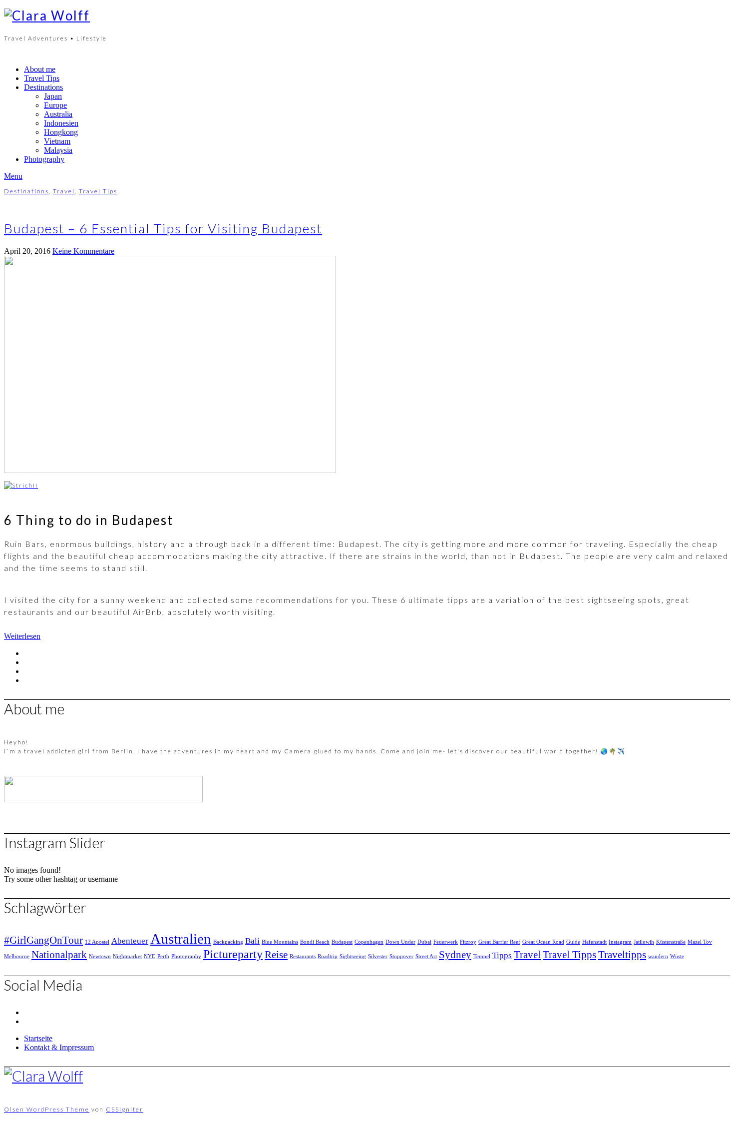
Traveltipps (622, 955)
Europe (55, 105)
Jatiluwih (644, 942)
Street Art (426, 956)
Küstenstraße (671, 942)
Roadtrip (328, 956)
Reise (276, 955)
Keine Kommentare (83, 251)
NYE (149, 956)
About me (39, 69)
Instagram (620, 942)
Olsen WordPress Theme (46, 1109)
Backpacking (228, 942)
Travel (64, 191)
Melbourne (16, 956)
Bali (252, 941)
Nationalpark (59, 955)
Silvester (377, 956)
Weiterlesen (22, 636)
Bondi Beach (315, 942)
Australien (180, 939)
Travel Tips (41, 78)
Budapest (342, 942)
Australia (58, 114)
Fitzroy (468, 942)
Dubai (424, 942)
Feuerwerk (445, 942)
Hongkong (61, 132)
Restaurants (303, 956)
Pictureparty (233, 954)
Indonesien (61, 123)
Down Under (400, 942)
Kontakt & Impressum (59, 1047)
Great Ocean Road (543, 942)
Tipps (502, 955)
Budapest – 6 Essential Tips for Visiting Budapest (163, 228)
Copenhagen (369, 942)
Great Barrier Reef (499, 942)
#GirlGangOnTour (43, 940)
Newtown (100, 956)
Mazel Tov (700, 942)
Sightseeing (353, 956)
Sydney (455, 955)
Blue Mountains (280, 942)
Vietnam (57, 141)
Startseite (38, 1038)
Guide (573, 942)
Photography (44, 159)
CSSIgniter (124, 1109)
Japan (53, 96)
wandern (658, 956)
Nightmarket (127, 956)
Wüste (677, 956)
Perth (163, 956)
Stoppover (401, 956)
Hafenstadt (594, 942)
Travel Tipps (569, 955)
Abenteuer (129, 941)
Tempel (481, 956)
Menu (13, 176)
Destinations (43, 87)
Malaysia (58, 150)
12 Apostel (97, 942)
